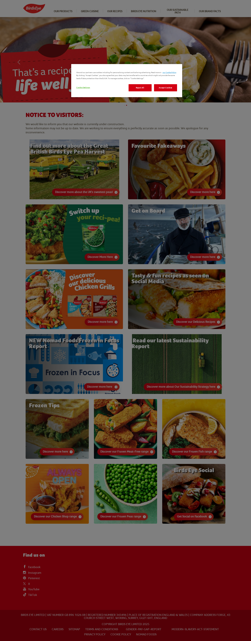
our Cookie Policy (169, 72)
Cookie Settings (83, 87)
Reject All (140, 88)
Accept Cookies (165, 88)
